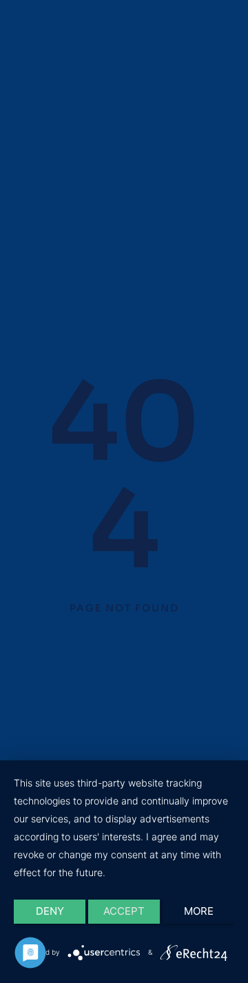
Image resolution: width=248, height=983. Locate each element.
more (199, 911)
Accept (124, 911)
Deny (50, 911)
